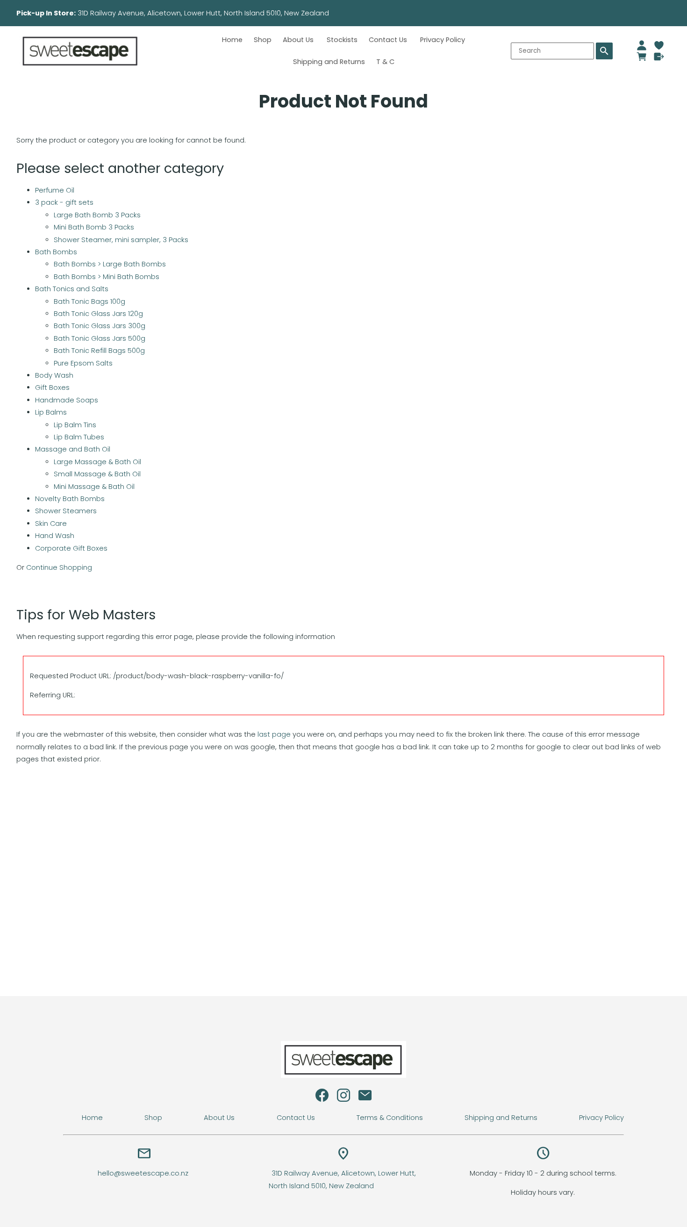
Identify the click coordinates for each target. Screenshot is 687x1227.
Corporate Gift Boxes (71, 548)
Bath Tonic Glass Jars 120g (98, 313)
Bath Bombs (56, 252)
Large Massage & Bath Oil (97, 461)
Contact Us (389, 39)
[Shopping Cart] (642, 56)
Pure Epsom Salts (83, 363)
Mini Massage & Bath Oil (94, 486)
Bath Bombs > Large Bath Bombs (110, 264)
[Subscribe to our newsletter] (365, 1097)
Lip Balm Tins (75, 425)
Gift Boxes (52, 387)
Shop (263, 39)
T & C (385, 61)
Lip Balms (51, 412)
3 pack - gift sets (64, 202)
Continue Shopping (59, 567)
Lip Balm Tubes (79, 437)
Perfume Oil (54, 190)
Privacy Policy (442, 39)
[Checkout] (659, 56)
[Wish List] (659, 45)
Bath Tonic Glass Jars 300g (99, 325)
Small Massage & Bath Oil (97, 474)
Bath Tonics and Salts (71, 289)
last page (274, 734)
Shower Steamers (66, 511)
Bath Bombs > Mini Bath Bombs (106, 276)
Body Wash (54, 375)
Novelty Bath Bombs (70, 498)
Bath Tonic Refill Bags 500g (99, 350)
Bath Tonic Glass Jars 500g (99, 338)
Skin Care (51, 523)
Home (232, 39)
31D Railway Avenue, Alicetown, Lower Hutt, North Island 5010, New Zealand (233, 13)
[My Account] (642, 45)
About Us (299, 39)
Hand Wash (54, 535)
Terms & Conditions (390, 1117)
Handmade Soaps (66, 400)
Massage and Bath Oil (72, 449)
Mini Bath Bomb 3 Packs (94, 227)
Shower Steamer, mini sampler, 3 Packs (121, 239)
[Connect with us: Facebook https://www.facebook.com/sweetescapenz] (322, 1097)
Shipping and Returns (329, 61)
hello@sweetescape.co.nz (144, 1173)
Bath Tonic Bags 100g (89, 301)
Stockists (342, 39)
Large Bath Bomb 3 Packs (97, 215)
